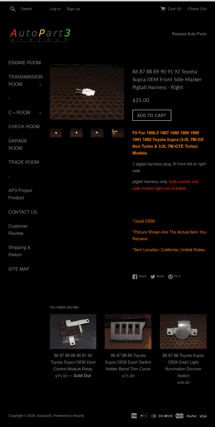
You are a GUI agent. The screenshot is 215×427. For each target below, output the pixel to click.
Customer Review (18, 229)
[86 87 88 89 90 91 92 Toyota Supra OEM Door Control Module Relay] (73, 331)
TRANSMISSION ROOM (24, 80)
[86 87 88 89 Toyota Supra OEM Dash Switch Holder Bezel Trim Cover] (128, 331)
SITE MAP (18, 269)
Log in (55, 8)
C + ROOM (24, 112)
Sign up (73, 8)
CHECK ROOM (23, 126)
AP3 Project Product (20, 194)
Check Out (197, 8)
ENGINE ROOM (24, 62)
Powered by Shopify (68, 415)
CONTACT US (22, 212)
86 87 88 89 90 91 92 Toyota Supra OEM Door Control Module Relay (73, 361)
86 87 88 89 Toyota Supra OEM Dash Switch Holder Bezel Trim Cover (128, 361)
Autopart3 (44, 415)
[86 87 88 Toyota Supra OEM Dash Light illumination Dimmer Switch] (183, 331)
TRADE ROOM (23, 162)
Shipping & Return (19, 251)
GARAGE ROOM (17, 144)
